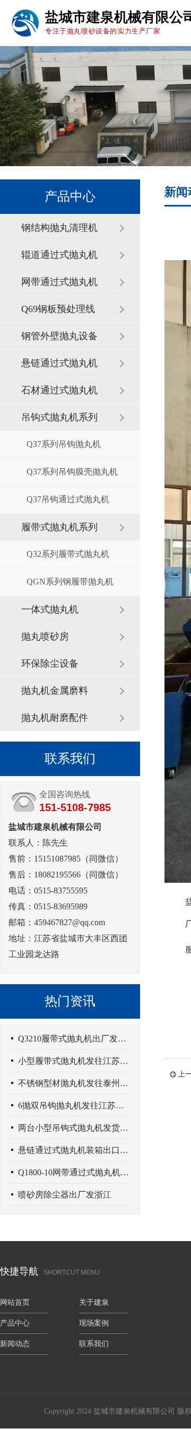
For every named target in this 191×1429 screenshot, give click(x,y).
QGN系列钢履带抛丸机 (70, 581)
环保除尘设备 (50, 663)
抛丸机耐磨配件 (54, 717)
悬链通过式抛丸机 (59, 363)
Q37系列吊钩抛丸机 (64, 444)
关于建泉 (94, 1302)
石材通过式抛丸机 (59, 390)
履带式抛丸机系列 (59, 527)
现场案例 (94, 1323)
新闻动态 (15, 1344)
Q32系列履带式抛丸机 (68, 553)
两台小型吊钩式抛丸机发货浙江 (75, 1127)
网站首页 (15, 1302)
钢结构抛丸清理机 (59, 227)
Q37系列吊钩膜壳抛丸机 (72, 471)
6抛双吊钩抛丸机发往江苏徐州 (75, 1105)
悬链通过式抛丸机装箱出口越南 (75, 1150)
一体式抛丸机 (50, 609)
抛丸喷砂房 (45, 636)
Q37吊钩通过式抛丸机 (68, 499)
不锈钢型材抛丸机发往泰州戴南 (75, 1083)
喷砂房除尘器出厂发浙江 (64, 1194)
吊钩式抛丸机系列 (59, 417)
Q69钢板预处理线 (58, 309)
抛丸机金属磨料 (54, 690)
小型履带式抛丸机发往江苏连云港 (75, 1060)
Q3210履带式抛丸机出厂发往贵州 (75, 1038)
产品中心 (15, 1323)
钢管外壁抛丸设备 (59, 336)
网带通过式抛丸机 (59, 282)
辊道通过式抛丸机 (59, 254)
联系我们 (94, 1344)
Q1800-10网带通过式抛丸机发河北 (75, 1172)
